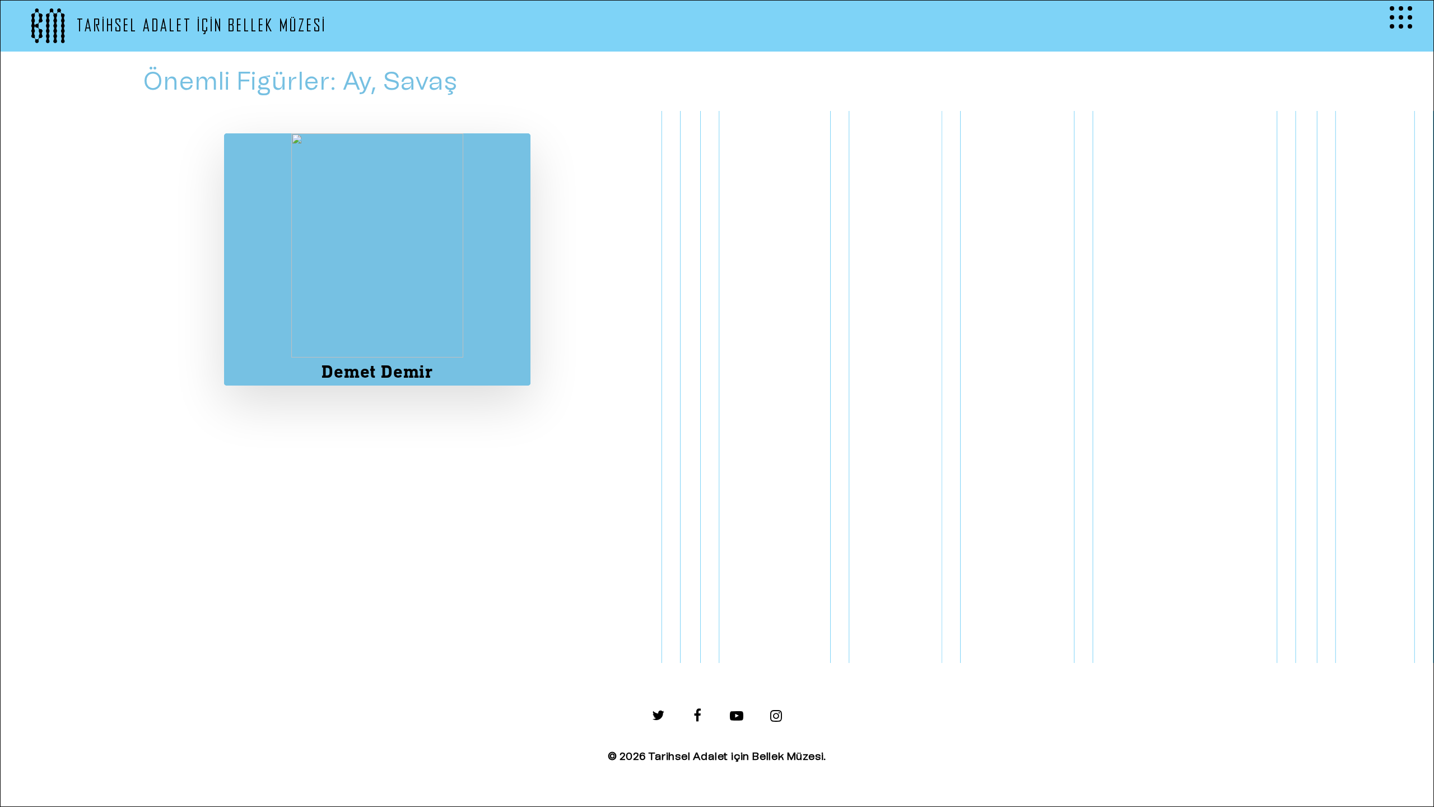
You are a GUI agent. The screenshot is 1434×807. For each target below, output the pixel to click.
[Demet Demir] (377, 259)
